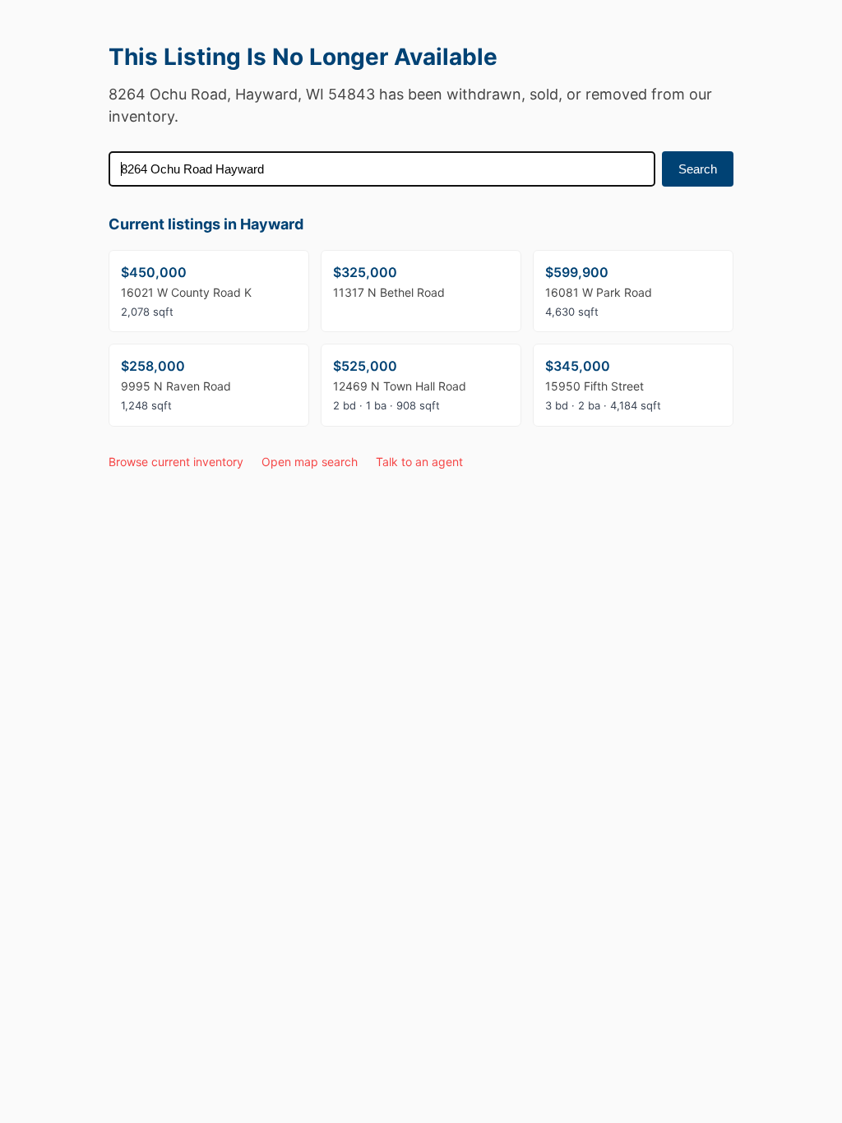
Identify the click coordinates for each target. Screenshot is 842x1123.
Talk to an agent (419, 462)
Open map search (309, 462)
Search (697, 169)
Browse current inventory (176, 462)
